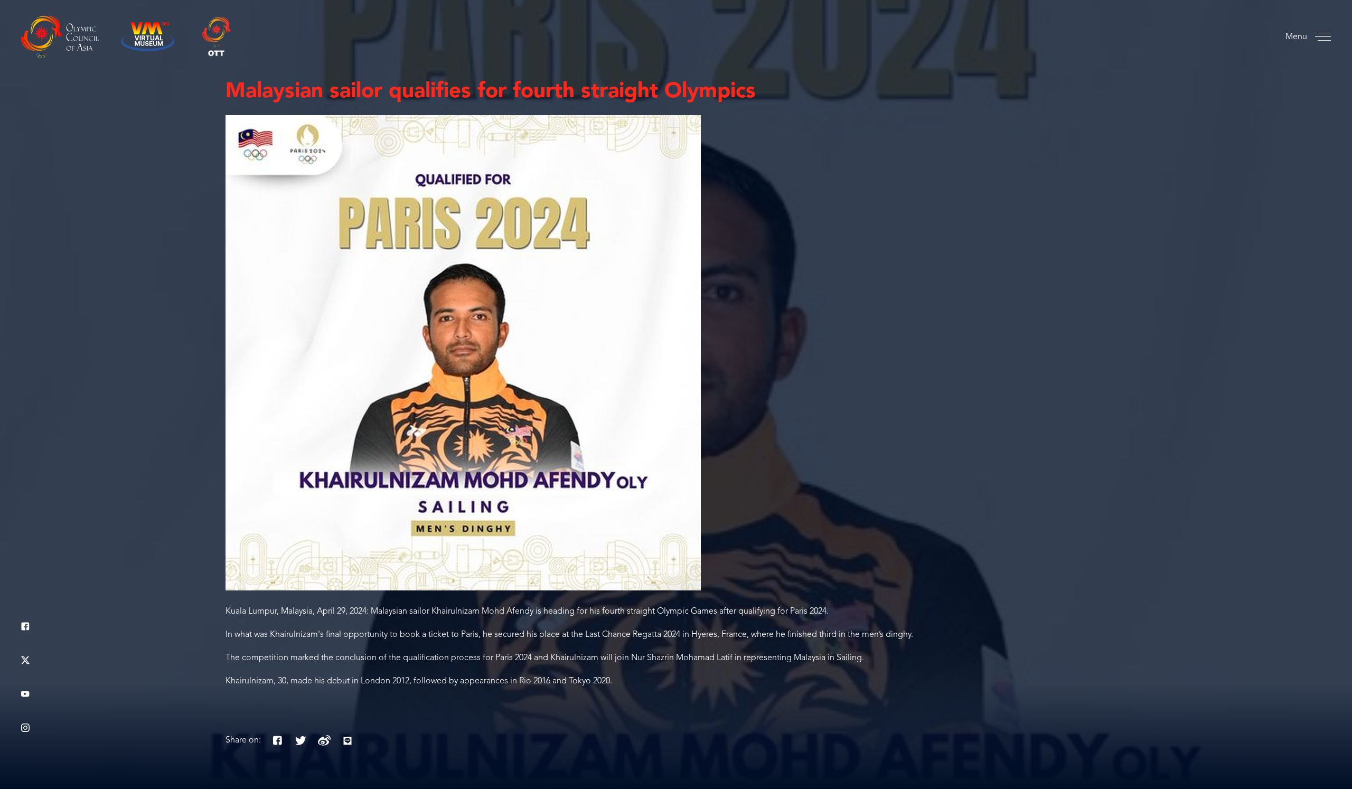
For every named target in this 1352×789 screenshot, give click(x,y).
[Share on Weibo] (324, 740)
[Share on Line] (347, 740)
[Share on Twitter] (301, 740)
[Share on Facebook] (277, 740)
